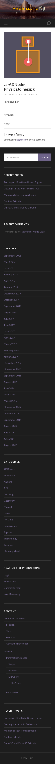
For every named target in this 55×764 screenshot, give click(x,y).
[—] (27, 9)
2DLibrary (9, 469)
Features (10, 637)
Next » (7, 123)
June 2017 (9, 325)
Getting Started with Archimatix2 (21, 188)
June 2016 (9, 388)
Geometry (9, 500)
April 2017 (9, 337)
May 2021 (9, 268)
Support (8, 532)
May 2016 (9, 394)
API (6, 487)
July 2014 (9, 432)
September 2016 (12, 375)
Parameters (12, 692)
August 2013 (10, 445)
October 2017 (11, 299)
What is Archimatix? (14, 618)
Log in (7, 575)
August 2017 (10, 312)
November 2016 (12, 369)
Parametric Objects (16, 657)
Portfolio (8, 519)
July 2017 (9, 318)
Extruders (13, 676)
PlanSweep (16, 683)
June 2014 (9, 438)
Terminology (10, 538)
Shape (11, 664)
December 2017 (12, 293)
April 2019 (9, 280)
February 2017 (11, 350)
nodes (7, 513)
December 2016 (12, 362)
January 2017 (11, 356)
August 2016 (10, 381)
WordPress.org (12, 594)
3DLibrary (9, 475)
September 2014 (12, 419)
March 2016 (10, 400)
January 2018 (11, 287)
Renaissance (10, 525)
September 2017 (12, 306)
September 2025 (12, 255)
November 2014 (12, 407)
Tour (8, 631)
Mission (10, 624)
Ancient (8, 481)
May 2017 (9, 331)
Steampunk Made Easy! (32, 231)
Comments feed (12, 587)
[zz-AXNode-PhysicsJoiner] (27, 55)
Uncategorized (12, 551)
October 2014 (11, 413)
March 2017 (10, 343)
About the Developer (17, 643)
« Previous (9, 114)
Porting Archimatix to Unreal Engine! (23, 182)
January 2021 (11, 274)
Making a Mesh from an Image (20, 194)
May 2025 (9, 261)
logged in (21, 139)
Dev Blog (9, 494)
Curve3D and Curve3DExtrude (20, 207)
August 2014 (10, 426)
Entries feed (10, 581)
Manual (8, 507)
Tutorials (8, 544)
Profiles (12, 670)
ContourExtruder (13, 201)
